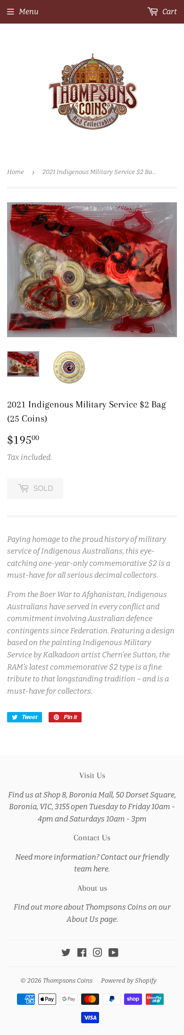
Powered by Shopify (129, 980)
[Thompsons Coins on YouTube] (113, 953)
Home (15, 171)
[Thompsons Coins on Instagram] (97, 953)
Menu (29, 11)
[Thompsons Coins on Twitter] (66, 953)
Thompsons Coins (67, 980)
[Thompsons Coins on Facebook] (82, 953)
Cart (169, 11)
